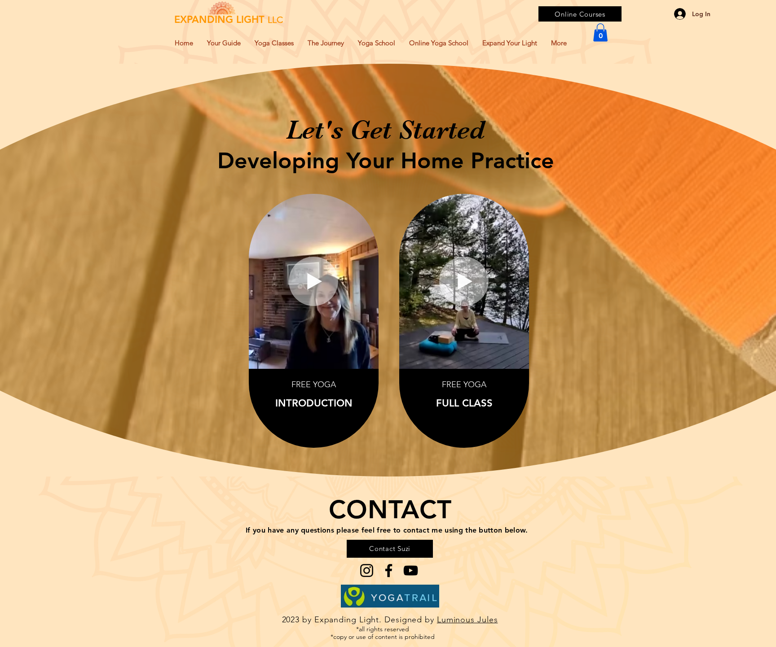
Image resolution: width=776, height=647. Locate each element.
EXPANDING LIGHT (228, 19)
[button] (600, 32)
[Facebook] (388, 570)
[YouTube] (410, 570)
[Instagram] (366, 570)
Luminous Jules (467, 620)
